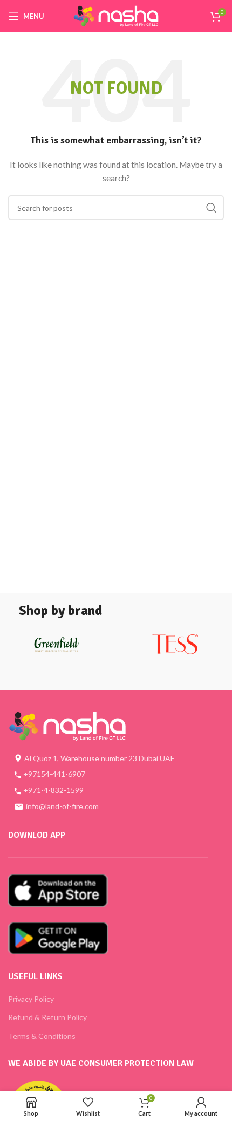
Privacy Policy (31, 998)
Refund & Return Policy (47, 1017)
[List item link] (108, 774)
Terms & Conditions (42, 1036)
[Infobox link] (56, 648)
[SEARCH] (211, 207)
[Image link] (67, 725)
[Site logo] (116, 15)
